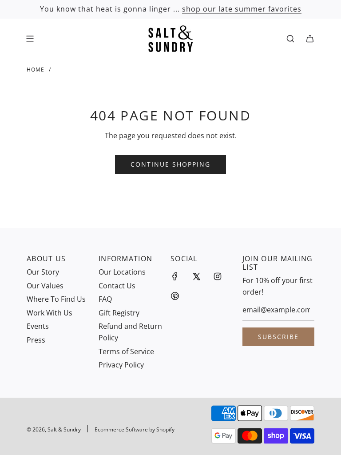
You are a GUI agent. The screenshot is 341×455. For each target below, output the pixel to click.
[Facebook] (175, 276)
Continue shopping (170, 164)
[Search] (290, 38)
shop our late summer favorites (241, 9)
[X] (196, 276)
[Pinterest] (175, 296)
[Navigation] (30, 38)
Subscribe (278, 336)
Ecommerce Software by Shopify (134, 429)
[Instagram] (217, 276)
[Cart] (310, 38)
